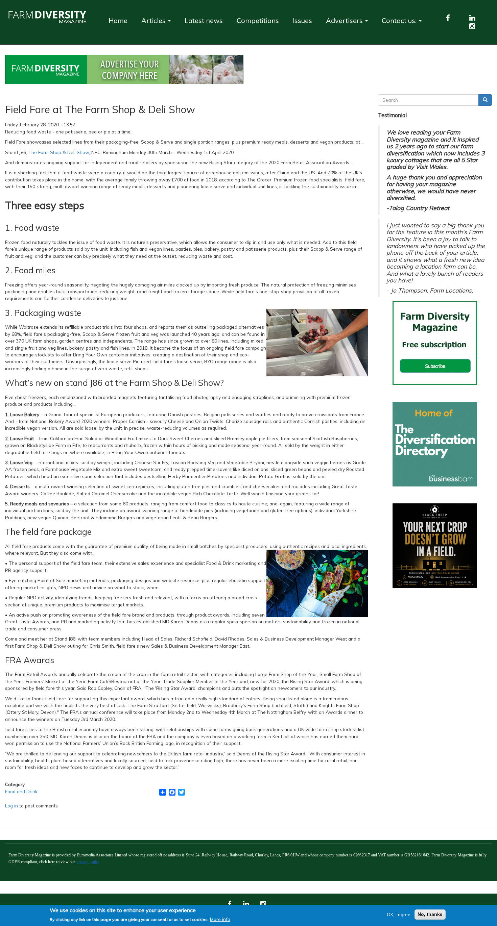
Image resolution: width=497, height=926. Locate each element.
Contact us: (400, 20)
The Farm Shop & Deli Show (58, 152)
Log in (11, 805)
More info (220, 919)
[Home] (50, 16)
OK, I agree (398, 914)
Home (118, 20)
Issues (302, 20)
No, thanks (430, 914)
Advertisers (345, 20)
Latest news (204, 20)
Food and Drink (21, 791)
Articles (154, 20)
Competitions (258, 20)
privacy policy (88, 861)
